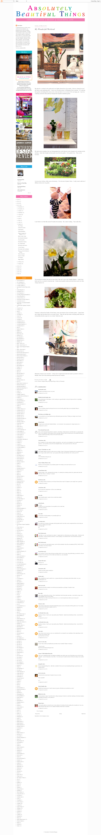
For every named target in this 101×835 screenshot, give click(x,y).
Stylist (18, 756)
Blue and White (20, 373)
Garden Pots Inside (21, 227)
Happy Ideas (19, 540)
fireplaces (19, 505)
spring (18, 745)
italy (18, 576)
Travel (18, 784)
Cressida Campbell (20, 447)
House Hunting (20, 557)
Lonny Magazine (20, 601)
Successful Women (20, 758)
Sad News (19, 734)
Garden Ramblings (21, 231)
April (19, 222)
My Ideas (19, 642)
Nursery (18, 665)
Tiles (18, 779)
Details (18, 463)
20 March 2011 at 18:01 (42, 393)
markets (18, 610)
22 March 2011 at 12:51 (42, 669)
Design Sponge (20, 458)
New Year (19, 658)
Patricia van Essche (20, 689)
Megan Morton (20, 620)
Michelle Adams (20, 625)
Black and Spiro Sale (21, 354)
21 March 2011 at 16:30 (42, 608)
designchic (40, 664)
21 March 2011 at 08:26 (42, 564)
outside (18, 681)
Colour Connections (20, 429)
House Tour (19, 559)
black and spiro (20, 351)
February (20, 261)
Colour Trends (19, 434)
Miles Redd (19, 626)
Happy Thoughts (20, 541)
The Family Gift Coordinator (23, 249)
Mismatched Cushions (22, 241)
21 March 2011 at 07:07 (42, 529)
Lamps (18, 591)
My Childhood (19, 638)
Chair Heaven (20, 229)
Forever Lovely (41, 641)
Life (17, 594)
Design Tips (19, 460)
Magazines (19, 607)
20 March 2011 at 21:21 (42, 436)
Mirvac (18, 631)
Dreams (18, 471)
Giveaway (19, 533)
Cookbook (19, 440)
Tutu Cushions (19, 792)
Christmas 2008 (20, 412)
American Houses (20, 297)
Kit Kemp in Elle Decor (22, 245)
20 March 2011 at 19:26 (42, 410)
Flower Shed (19, 510)
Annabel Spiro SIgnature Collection (23, 305)
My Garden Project (52, 381)
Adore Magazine (20, 289)
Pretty (18, 713)
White (18, 817)
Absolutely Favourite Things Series (23, 287)
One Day (18, 670)
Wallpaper (19, 808)
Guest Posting (19, 536)
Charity (18, 407)
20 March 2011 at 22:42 (42, 466)
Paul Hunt (19, 692)
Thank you (19, 776)
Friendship (19, 518)
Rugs (18, 731)
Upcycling (19, 795)
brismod (40, 422)
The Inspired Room (21, 186)
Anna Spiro (19, 25)
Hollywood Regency (21, 551)
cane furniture (19, 399)
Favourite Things (20, 498)
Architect (18, 313)
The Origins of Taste (21, 777)
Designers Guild (20, 461)
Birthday (18, 341)
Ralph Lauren (19, 721)
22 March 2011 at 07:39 (42, 649)
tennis (18, 772)
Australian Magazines (21, 324)
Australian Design (20, 322)
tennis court (19, 774)
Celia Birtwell (19, 402)
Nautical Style (19, 652)
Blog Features (19, 360)
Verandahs (19, 800)
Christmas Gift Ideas (21, 418)
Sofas (18, 744)
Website (18, 813)
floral (18, 506)
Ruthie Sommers (20, 732)
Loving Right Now (20, 605)
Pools (18, 703)
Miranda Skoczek (20, 628)
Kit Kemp (19, 588)
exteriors (18, 487)
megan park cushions (21, 621)
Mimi (39, 406)
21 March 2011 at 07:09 (42, 538)
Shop (18, 739)
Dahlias (18, 453)
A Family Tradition (20, 283)
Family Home (19, 495)
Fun (17, 522)
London (18, 599)
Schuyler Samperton (21, 737)
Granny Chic (19, 535)
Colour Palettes (20, 431)
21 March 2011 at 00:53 (42, 483)
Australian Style (20, 325)
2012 (18, 203)
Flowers (39, 381)
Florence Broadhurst (21, 508)
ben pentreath (19, 337)
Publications (19, 716)
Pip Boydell (19, 700)
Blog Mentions (20, 365)
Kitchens (18, 589)
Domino (18, 466)
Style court (19, 755)
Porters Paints (19, 707)
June (19, 218)
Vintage (18, 805)
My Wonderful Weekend (22, 238)
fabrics (18, 492)
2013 (18, 201)
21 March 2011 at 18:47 (42, 618)
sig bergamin (19, 742)
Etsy (18, 484)
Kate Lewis (40, 585)
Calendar (18, 392)
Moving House (20, 633)
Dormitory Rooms (20, 468)
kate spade (19, 581)
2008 (18, 269)
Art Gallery (19, 314)
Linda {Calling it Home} (43, 462)
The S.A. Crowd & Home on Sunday (23, 251)
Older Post (84, 713)
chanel (18, 405)
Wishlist (18, 824)
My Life (58, 381)
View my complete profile (20, 48)
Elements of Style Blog (21, 183)
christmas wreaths (20, 421)
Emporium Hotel (20, 481)
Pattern (18, 691)
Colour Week (19, 436)
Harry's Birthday (20, 543)
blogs (18, 370)
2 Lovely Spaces (21, 247)
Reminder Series (20, 726)
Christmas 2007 (20, 410)
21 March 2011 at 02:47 (42, 509)
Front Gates (19, 521)
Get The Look (19, 530)
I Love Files (19, 562)
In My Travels (19, 565)
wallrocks (19, 809)
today (18, 780)
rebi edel (40, 503)
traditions (18, 782)
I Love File (19, 560)
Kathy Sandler (41, 686)
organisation (19, 676)
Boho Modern (19, 375)
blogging (18, 368)
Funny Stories (19, 527)
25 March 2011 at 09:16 (42, 708)
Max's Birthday (20, 615)
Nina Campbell (20, 663)
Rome (18, 729)
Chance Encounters (20, 404)
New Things (20, 225)
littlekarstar (40, 694)
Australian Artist (20, 321)
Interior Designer (20, 573)
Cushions (19, 450)
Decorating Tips (20, 455)
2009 (18, 268)
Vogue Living (19, 806)
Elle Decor (19, 477)
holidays (18, 549)
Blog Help (19, 363)
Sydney (18, 763)
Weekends (62, 381)
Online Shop (19, 673)
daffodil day (19, 452)
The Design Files (20, 179)
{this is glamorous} (21, 190)
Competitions (19, 437)
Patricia (39, 576)
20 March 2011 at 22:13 (42, 458)
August (19, 214)
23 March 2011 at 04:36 (42, 689)
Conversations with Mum (22, 439)
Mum (18, 634)
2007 (18, 271)
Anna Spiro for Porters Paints (22, 299)
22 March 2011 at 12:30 (42, 659)
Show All (29, 192)
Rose (39, 593)
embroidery (19, 479)
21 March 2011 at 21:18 (42, 637)
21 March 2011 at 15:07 (42, 599)
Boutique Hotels (20, 379)
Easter (18, 473)
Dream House (19, 469)
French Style (19, 514)
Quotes (18, 719)
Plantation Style (20, 702)
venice (18, 798)
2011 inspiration (20, 282)
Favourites (19, 500)
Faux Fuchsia (41, 533)
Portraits (18, 708)
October (20, 210)
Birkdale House (20, 340)
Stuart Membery (20, 753)
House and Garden (20, 556)
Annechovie (19, 308)
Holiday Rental (20, 548)
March (19, 224)
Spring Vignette (20, 747)
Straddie (18, 752)
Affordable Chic (20, 291)
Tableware (19, 768)
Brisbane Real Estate (21, 386)
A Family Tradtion (20, 285)
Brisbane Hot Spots (20, 384)
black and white (20, 357)
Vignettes (19, 803)
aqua (18, 311)
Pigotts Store (19, 697)
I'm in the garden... (21, 239)
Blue (18, 371)
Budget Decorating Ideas (21, 387)
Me (17, 617)
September (20, 212)
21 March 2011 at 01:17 (42, 491)
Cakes (18, 391)
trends (18, 785)
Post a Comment (40, 711)
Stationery (19, 750)
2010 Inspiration (20, 280)
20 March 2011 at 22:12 (42, 445)
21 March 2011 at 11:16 (42, 581)
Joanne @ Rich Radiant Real (44, 653)
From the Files (19, 519)
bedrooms (19, 335)
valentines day (19, 797)
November (20, 208)
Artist (18, 316)
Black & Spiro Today (22, 236)
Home (46, 381)
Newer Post (37, 713)
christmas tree (19, 420)
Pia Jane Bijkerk (20, 695)
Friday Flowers (20, 516)
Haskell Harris (19, 544)
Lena (39, 513)
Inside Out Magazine (21, 568)
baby (18, 327)
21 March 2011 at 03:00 (42, 517)
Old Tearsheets (19, 668)
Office (18, 666)
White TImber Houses (21, 819)
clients (18, 424)
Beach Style (19, 333)
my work (18, 649)
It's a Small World (21, 243)
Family (18, 493)
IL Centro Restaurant (21, 564)
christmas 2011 (20, 416)
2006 (18, 273)
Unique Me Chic (20, 793)
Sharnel (40, 703)
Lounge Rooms (20, 602)
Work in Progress (21, 253)
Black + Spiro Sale (20, 349)
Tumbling (19, 790)
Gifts (18, 532)
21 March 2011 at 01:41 (42, 499)
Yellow (18, 825)
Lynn (39, 631)
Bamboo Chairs (20, 329)
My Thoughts (19, 647)
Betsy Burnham (20, 338)
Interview (19, 575)
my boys (18, 636)
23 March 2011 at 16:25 (42, 699)
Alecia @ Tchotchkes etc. (43, 449)
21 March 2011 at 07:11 (42, 547)
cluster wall (19, 426)
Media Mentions (20, 618)
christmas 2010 (20, 415)
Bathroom (19, 332)
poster (18, 710)
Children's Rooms (20, 408)
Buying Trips (19, 389)
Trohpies (18, 787)
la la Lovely (40, 673)
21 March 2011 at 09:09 (42, 572)
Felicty (18, 502)
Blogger (55, 832)
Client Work (19, 423)
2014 (18, 199)
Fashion (18, 497)
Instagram (19, 572)
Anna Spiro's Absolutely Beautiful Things (23, 303)
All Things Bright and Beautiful (23, 294)
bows (18, 381)
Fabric (18, 490)
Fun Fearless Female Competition (23, 524)
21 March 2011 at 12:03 (42, 589)
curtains (18, 449)
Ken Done (19, 586)
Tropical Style (19, 788)
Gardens (43, 381)
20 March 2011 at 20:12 (42, 425)
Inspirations (19, 570)
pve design (40, 521)
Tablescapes (19, 766)
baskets (18, 330)
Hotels (18, 554)
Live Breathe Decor (42, 613)
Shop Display (19, 740)
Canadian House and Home (22, 396)
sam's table (19, 735)
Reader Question (20, 724)
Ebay (18, 474)
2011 (18, 205)
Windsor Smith (20, 821)
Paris (18, 684)
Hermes (18, 546)
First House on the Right (43, 414)
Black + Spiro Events (21, 345)
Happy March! (21, 259)
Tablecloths (19, 764)
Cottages (18, 442)
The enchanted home (42, 430)
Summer (18, 760)
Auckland (19, 319)
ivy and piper (19, 578)
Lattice (18, 593)
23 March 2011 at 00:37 (42, 682)
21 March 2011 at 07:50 (42, 556)
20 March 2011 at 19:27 (42, 418)
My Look (19, 646)
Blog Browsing (20, 359)
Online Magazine (20, 671)
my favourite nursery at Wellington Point (64, 90)
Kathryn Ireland (20, 583)
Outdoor (18, 679)
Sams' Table (55, 316)
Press (18, 711)
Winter (18, 822)
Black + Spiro (19, 343)
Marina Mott (41, 560)
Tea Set (18, 769)
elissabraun (40, 479)
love (18, 604)
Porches (18, 705)
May (19, 220)
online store (19, 674)
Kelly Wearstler (20, 585)
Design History (20, 457)
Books (18, 378)
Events (18, 485)
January (19, 263)
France (18, 513)
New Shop (19, 657)
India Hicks (19, 567)
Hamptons (19, 538)
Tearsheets (19, 771)
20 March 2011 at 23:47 (42, 475)
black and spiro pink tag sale (22, 352)
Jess (39, 495)
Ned (18, 654)
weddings (19, 814)
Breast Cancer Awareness (22, 383)
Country (18, 444)
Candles (18, 397)
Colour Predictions (20, 432)
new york (19, 660)
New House (19, 655)
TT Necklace (20, 257)
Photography (19, 694)
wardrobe (19, 811)
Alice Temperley (20, 293)
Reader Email (19, 723)
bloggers (18, 367)
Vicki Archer (19, 801)
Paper (18, 682)
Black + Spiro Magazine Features (23, 346)
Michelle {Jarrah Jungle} (43, 397)
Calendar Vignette (20, 394)
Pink (18, 699)
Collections (19, 428)
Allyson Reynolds (20, 296)
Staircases (19, 748)
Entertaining (19, 482)
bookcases (19, 376)
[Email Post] (50, 379)
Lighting (18, 596)
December (20, 206)
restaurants (19, 727)
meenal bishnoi (41, 470)
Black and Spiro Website (21, 355)
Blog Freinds (19, 362)
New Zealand (19, 662)
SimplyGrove (20, 169)
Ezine (18, 489)
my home (18, 641)
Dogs (18, 465)
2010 (18, 266)
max (18, 612)
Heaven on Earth (21, 255)
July (19, 216)
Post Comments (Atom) (44, 716)
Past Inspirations (20, 687)
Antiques (18, 309)
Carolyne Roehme (20, 400)
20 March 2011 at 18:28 (42, 402)
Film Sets (19, 503)
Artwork (18, 317)
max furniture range (20, 613)
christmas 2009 (20, 413)
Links (18, 597)
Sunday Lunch (19, 761)
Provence (18, 715)
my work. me (19, 650)
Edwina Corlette (20, 476)
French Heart (41, 551)
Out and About (20, 678)
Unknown (40, 603)
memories (19, 623)
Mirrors (18, 629)
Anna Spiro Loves (20, 301)
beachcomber (41, 389)
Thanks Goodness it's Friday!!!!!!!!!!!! (22, 234)
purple (18, 718)
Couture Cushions (20, 445)
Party (18, 686)
